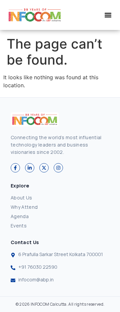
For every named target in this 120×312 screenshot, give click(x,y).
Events (19, 225)
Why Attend (24, 207)
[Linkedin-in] (29, 167)
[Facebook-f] (15, 167)
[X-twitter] (44, 167)
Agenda (20, 216)
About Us (21, 197)
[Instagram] (58, 167)
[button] (107, 15)
